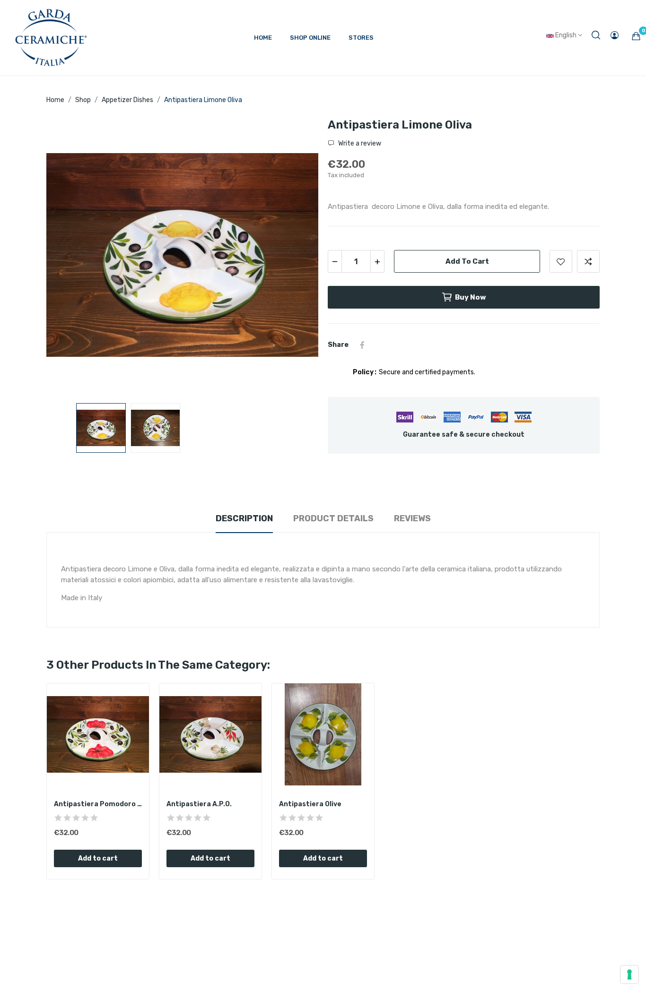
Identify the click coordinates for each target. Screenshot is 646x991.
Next (296, 257)
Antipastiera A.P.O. (199, 804)
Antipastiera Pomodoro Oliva (98, 804)
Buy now (470, 297)
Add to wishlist (561, 261)
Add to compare (588, 261)
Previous (69, 257)
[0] (636, 36)
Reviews (412, 518)
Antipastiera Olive (310, 804)
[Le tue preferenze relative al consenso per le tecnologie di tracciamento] (629, 974)
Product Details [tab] (333, 518)
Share (362, 345)
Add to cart (467, 261)
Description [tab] (244, 518)
